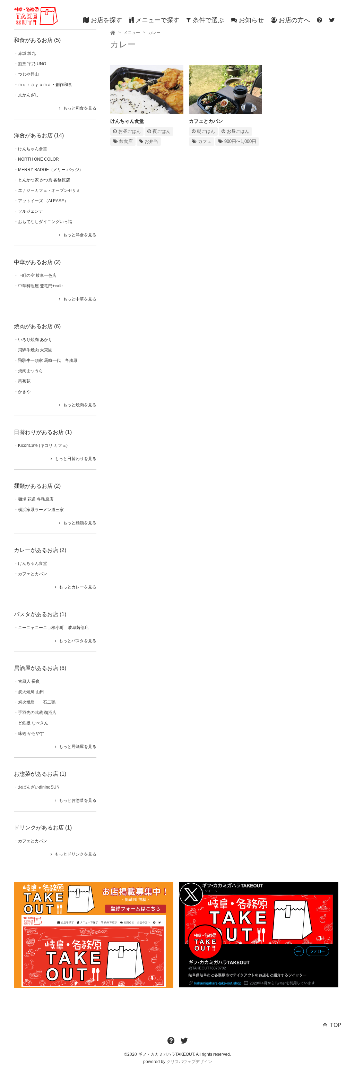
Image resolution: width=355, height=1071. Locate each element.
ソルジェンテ (30, 211)
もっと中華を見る (79, 299)
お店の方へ (293, 20)
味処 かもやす (31, 733)
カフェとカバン (32, 573)
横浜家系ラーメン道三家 (41, 509)
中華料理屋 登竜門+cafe (40, 285)
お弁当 (150, 141)
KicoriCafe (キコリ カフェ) (43, 445)
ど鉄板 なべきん (33, 723)
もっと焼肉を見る (79, 404)
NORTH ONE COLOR (38, 159)
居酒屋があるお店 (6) (40, 668)
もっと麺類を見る (79, 522)
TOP (335, 1025)
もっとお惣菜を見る (77, 800)
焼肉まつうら (30, 370)
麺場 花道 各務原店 (35, 499)
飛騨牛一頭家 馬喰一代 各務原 (47, 360)
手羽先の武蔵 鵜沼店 (37, 712)
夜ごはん (161, 131)
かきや (24, 391)
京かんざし (28, 95)
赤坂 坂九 (27, 53)
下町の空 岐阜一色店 (37, 275)
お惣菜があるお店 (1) (40, 774)
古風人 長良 (29, 681)
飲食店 (125, 141)
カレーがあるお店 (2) (40, 550)
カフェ (204, 141)
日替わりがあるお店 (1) (43, 432)
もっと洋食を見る (79, 234)
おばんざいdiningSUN (39, 787)
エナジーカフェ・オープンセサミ (49, 190)
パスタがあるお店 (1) (40, 614)
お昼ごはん (129, 131)
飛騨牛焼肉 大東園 (35, 350)
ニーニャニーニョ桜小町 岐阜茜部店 (53, 627)
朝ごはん (205, 131)
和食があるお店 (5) (37, 40)
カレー (154, 32)
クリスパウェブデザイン (189, 1061)
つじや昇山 (28, 74)
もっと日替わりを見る (75, 458)
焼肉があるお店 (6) (37, 326)
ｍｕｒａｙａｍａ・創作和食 (45, 84)
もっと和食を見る (79, 108)
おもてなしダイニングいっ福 (45, 221)
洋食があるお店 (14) (39, 135)
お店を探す (105, 20)
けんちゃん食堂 (32, 148)
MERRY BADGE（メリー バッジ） (50, 169)
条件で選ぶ (207, 20)
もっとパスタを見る (77, 640)
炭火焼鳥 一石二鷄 (36, 702)
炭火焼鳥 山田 (31, 691)
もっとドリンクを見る (75, 854)
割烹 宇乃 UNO (32, 63)
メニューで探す (156, 20)
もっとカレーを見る (77, 587)
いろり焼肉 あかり (35, 339)
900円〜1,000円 (239, 141)
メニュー (131, 32)
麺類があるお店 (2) (37, 486)
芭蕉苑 (24, 381)
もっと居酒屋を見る (77, 746)
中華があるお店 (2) (37, 262)
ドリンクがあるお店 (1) (43, 828)
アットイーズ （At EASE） (43, 200)
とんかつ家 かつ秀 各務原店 (44, 180)
